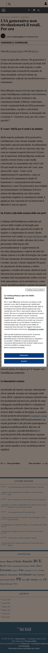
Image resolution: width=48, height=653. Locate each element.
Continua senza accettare (35, 290)
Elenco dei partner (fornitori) (14, 347)
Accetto (24, 361)
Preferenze (24, 355)
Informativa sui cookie (36, 329)
